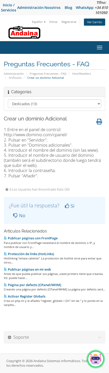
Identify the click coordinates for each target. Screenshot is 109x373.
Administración (30, 7)
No (21, 215)
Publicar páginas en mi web (29, 269)
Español (37, 22)
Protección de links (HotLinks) (30, 254)
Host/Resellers (81, 73)
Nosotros (52, 7)
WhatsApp (85, 7)
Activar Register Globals (26, 296)
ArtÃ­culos (15, 78)
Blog (68, 7)
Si (72, 206)
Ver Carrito (94, 22)
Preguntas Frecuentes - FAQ (48, 73)
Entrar (53, 22)
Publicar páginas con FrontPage (32, 238)
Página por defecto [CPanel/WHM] (34, 285)
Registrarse (69, 22)
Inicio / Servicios (8, 7)
